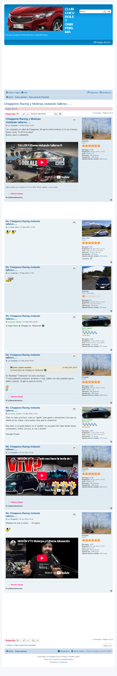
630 (91, 247)
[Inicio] (35, 18)
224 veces (103, 256)
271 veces (103, 346)
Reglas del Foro (12, 109)
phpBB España (67, 659)
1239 (91, 150)
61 (90, 300)
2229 (91, 339)
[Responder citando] (74, 119)
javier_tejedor (87, 328)
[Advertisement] (58, 68)
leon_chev (86, 238)
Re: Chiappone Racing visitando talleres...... (23, 222)
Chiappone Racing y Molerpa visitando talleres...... (38, 103)
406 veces (103, 159)
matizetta (85, 291)
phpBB (52, 656)
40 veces (94, 254)
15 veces (103, 307)
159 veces (95, 157)
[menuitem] (24, 92)
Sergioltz (85, 141)
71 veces (94, 344)
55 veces (94, 305)
